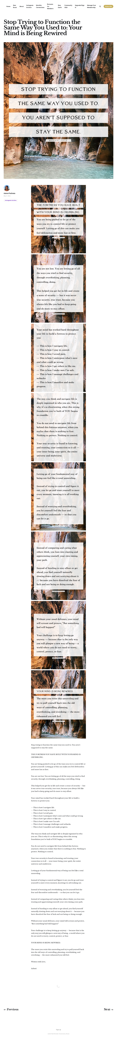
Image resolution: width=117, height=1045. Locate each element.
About (22, 6)
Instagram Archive (10, 200)
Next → (108, 1009)
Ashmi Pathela (9, 193)
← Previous (11, 1009)
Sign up (58, 1030)
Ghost (67, 1034)
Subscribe (108, 6)
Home (8, 6)
